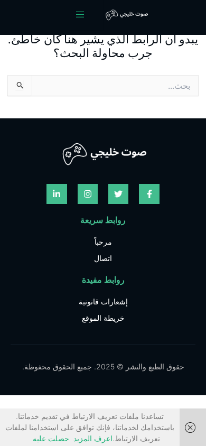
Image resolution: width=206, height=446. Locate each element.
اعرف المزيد (93, 438)
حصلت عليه (51, 438)
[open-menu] (86, 15)
